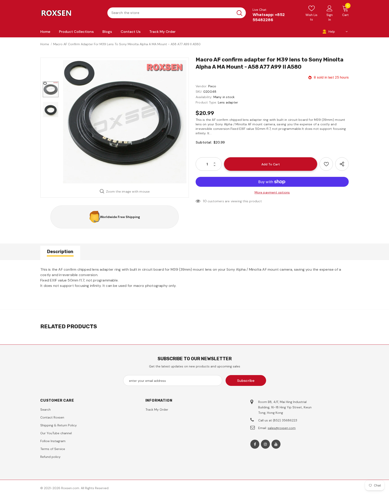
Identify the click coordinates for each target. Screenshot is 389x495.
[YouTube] (275, 444)
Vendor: (201, 86)
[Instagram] (265, 444)
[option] (124, 121)
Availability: (204, 97)
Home (44, 44)
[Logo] (70, 13)
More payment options (272, 192)
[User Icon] (329, 8)
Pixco (212, 86)
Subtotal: (204, 142)
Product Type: (206, 102)
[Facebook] (254, 444)
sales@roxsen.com (282, 428)
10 (204, 201)
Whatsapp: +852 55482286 (269, 17)
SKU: (199, 92)
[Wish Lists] (326, 164)
